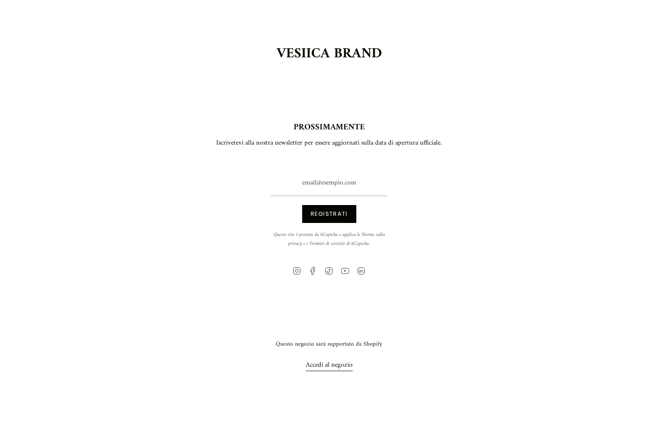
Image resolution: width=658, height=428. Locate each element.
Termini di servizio (327, 243)
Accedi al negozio (329, 365)
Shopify (372, 344)
